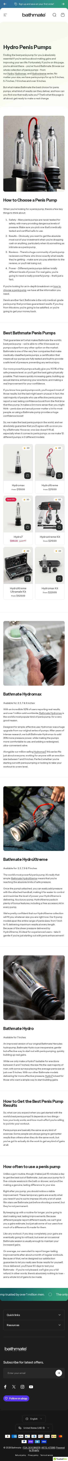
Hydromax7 (40, 751)
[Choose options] (27, 475)
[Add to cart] (27, 527)
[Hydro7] (18, 514)
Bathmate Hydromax (50, 713)
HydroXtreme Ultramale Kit (18, 590)
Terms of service (46, 1455)
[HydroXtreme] (50, 462)
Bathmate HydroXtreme (24, 878)
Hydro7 (18, 536)
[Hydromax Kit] (50, 565)
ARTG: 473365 (48, 1447)
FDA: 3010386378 (31, 1447)
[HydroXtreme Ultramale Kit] (18, 565)
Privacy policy (33, 1455)
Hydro (10, 73)
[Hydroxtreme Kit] (50, 514)
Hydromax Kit (50, 588)
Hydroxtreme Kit (50, 536)
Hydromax (20, 73)
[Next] (63, 4)
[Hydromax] (18, 462)
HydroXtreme (50, 485)
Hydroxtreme (39, 73)
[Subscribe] (58, 1373)
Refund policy (20, 1455)
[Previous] (5, 4)
